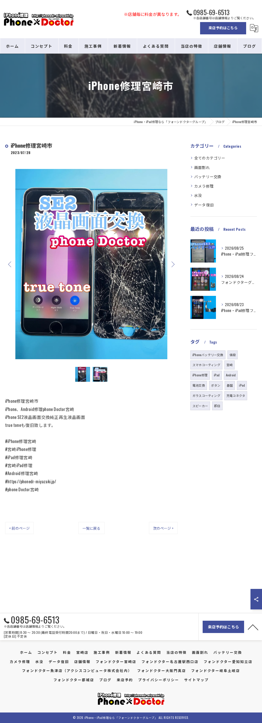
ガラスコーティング (206, 395)
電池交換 (198, 385)
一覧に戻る (91, 528)
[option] (91, 264)
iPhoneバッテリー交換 (207, 355)
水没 (198, 195)
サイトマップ (196, 679)
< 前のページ (19, 528)
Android (231, 375)
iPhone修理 (200, 375)
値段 (233, 355)
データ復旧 (204, 204)
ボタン (216, 385)
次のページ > (163, 528)
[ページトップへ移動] (253, 627)
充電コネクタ (235, 395)
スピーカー (200, 406)
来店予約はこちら (223, 27)
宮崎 (229, 365)
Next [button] (172, 264)
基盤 (230, 385)
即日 (217, 406)
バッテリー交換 (207, 176)
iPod (242, 385)
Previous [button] (10, 264)
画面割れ (202, 167)
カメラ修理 (204, 186)
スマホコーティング (206, 365)
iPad (217, 375)
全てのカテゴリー (209, 157)
